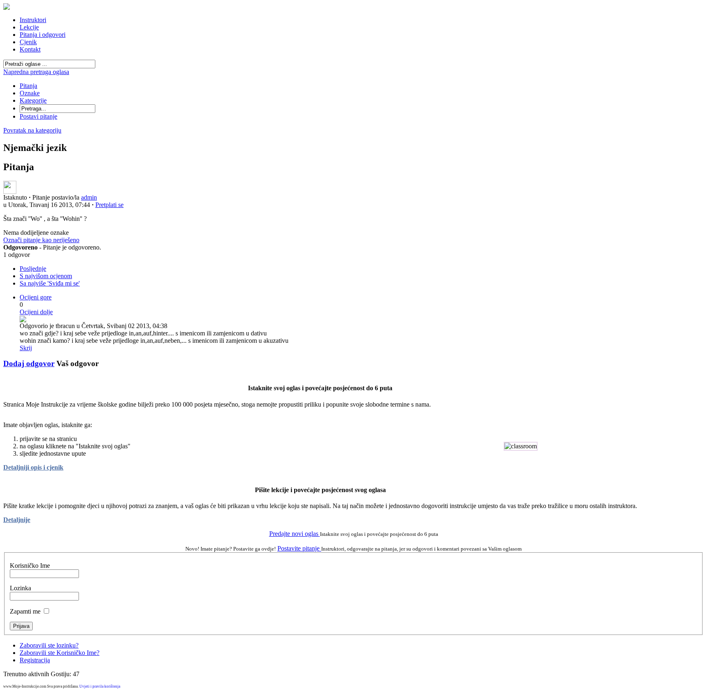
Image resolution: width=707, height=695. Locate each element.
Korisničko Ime (30, 565)
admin (89, 197)
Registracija (35, 660)
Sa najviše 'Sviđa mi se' (50, 283)
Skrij (26, 347)
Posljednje (33, 268)
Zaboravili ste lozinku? (49, 645)
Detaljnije (16, 519)
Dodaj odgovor (28, 363)
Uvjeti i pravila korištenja (99, 686)
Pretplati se (109, 204)
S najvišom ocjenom (46, 275)
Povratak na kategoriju (32, 130)
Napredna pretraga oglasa (36, 71)
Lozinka (20, 588)
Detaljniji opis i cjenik (33, 467)
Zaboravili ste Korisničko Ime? (59, 652)
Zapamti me (25, 611)
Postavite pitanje (299, 548)
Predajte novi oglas (294, 533)
